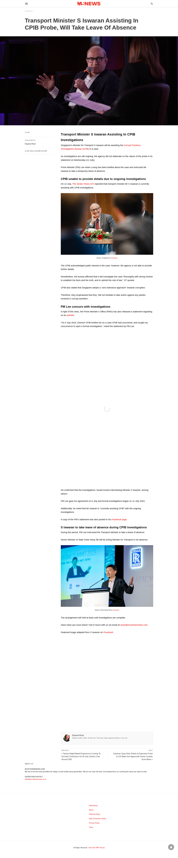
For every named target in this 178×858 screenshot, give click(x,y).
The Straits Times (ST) (83, 184)
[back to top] (171, 847)
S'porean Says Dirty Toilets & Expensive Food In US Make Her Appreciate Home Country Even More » (133, 756)
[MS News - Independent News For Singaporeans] (88, 4)
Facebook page (119, 519)
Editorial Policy (94, 814)
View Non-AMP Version (96, 848)
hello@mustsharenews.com (35, 779)
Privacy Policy (94, 823)
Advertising (93, 805)
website (70, 315)
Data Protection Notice (97, 819)
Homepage (29, 11)
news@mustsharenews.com (133, 625)
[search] (151, 3)
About (91, 810)
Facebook (114, 258)
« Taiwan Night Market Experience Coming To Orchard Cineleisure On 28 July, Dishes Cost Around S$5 (81, 756)
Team (91, 827)
